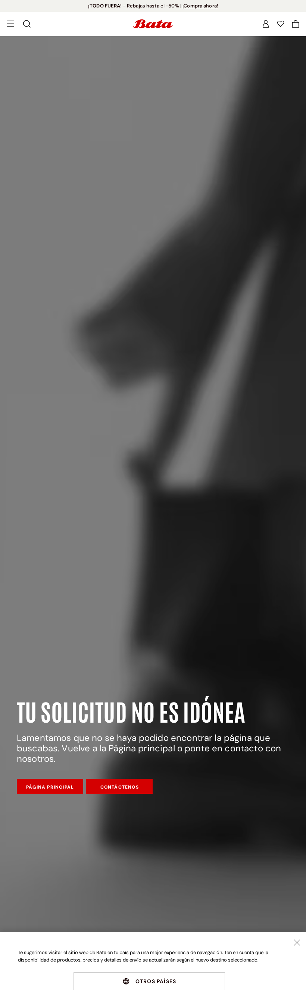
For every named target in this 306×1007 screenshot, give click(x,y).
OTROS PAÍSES (155, 981)
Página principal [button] (50, 787)
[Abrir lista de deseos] (280, 23)
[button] (295, 23)
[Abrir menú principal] (10, 23)
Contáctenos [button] (119, 787)
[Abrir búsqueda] (26, 23)
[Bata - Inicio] (153, 23)
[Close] (297, 942)
